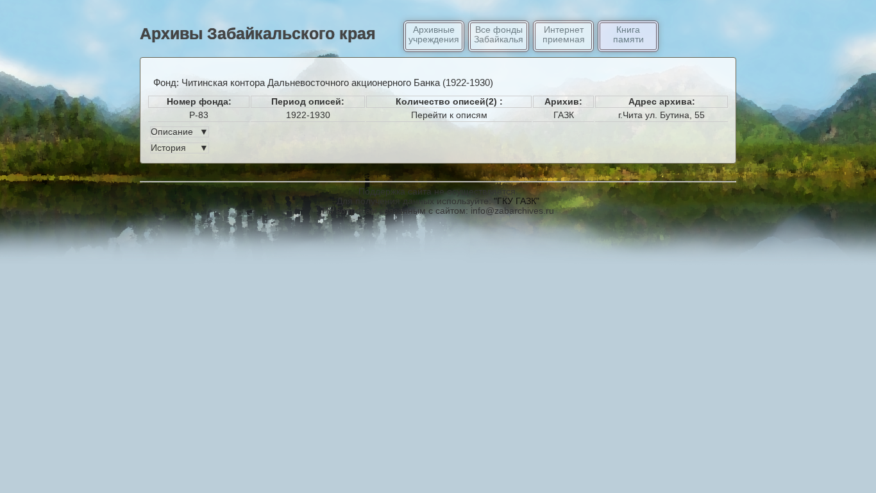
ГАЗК (563, 115)
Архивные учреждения (434, 34)
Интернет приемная (564, 34)
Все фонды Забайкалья (498, 34)
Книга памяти (628, 34)
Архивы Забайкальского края (258, 33)
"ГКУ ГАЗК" (516, 201)
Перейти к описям (449, 115)
